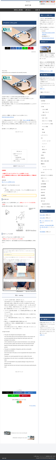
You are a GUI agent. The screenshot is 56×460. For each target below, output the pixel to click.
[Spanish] (54, 1)
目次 (18, 151)
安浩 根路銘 (42, 231)
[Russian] (53, 1)
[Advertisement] (19, 16)
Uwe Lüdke (42, 215)
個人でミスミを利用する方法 (8, 182)
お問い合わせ (36, 456)
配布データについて (18, 153)
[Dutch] (43, 1)
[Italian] (48, 1)
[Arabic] (40, 1)
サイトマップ (42, 456)
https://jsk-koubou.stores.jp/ (8, 117)
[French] (46, 1)
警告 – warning (17, 160)
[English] (44, 1)
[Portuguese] (51, 1)
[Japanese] (50, 1)
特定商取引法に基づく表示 (50, 456)
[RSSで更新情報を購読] (20, 402)
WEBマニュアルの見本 (20, 159)
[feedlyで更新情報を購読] (18, 402)
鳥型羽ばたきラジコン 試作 (46, 71)
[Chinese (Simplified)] (41, 1)
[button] (54, 92)
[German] (47, 1)
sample (16, 155)
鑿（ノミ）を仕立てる (45, 220)
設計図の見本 (18, 157)
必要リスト (42, 88)
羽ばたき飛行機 (26, 120)
